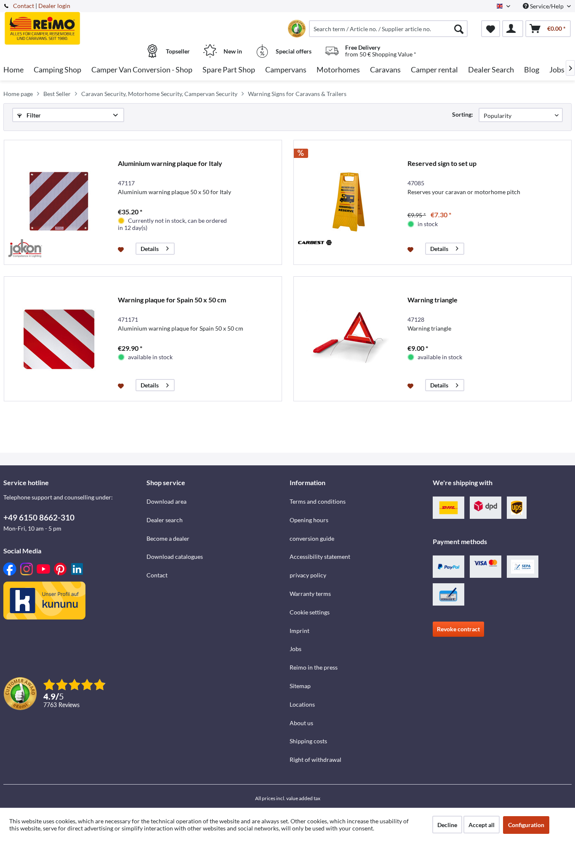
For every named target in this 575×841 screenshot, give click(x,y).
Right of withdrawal (315, 759)
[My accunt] (512, 28)
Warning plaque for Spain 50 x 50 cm (172, 300)
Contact (23, 5)
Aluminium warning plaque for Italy (170, 163)
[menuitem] (388, 28)
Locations (302, 704)
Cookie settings (310, 612)
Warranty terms (310, 593)
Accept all (482, 824)
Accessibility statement (320, 556)
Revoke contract (458, 629)
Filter (33, 115)
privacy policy (308, 575)
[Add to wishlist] (122, 249)
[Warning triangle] (348, 338)
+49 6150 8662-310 (39, 517)
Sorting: (462, 114)
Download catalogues (174, 556)
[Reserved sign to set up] (348, 202)
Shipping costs (308, 741)
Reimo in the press (314, 667)
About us (301, 722)
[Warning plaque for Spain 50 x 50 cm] (58, 338)
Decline (447, 824)
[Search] (459, 28)
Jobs (295, 648)
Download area (166, 501)
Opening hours (309, 519)
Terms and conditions (318, 501)
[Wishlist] (490, 28)
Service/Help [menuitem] (547, 6)
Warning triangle (432, 300)
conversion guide (312, 538)
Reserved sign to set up (442, 163)
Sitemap (300, 685)
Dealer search (164, 519)
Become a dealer (167, 538)
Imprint (299, 630)
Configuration (526, 824)
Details (150, 248)
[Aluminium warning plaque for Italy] (58, 202)
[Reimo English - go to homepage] (74, 24)
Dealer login (54, 5)
